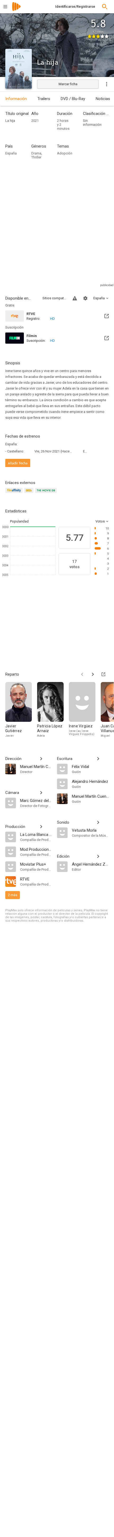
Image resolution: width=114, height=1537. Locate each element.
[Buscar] (105, 7)
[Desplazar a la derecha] (92, 674)
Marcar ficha (68, 84)
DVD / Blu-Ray (73, 98)
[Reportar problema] (74, 298)
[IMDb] (29, 493)
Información (16, 98)
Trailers (43, 98)
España (11, 153)
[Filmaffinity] (14, 493)
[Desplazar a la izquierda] (82, 674)
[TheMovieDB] (46, 493)
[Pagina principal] (16, 10)
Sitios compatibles (54, 298)
